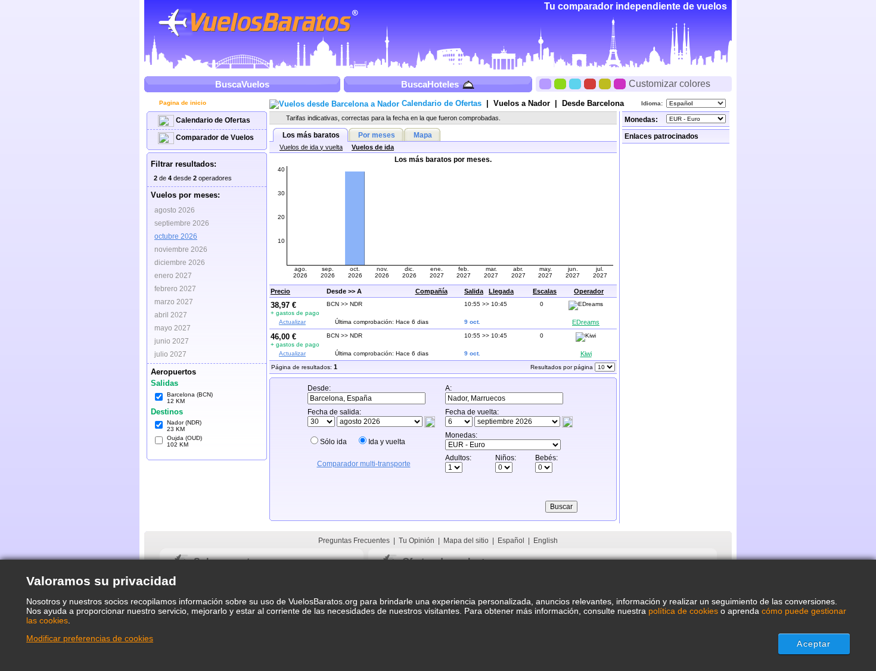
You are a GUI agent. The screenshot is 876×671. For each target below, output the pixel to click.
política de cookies (683, 611)
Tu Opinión (416, 540)
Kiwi (586, 353)
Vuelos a (521, 103)
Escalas (545, 291)
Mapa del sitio (466, 540)
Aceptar (814, 643)
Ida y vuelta (386, 442)
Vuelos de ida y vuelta (311, 147)
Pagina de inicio (181, 102)
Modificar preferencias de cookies (89, 638)
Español (511, 540)
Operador (589, 291)
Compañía (431, 291)
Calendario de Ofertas (212, 120)
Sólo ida (333, 442)
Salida (473, 291)
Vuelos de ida (373, 147)
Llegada (501, 291)
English (545, 540)
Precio (280, 291)
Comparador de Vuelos (214, 137)
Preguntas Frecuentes (354, 540)
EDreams (585, 322)
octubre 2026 (175, 236)
